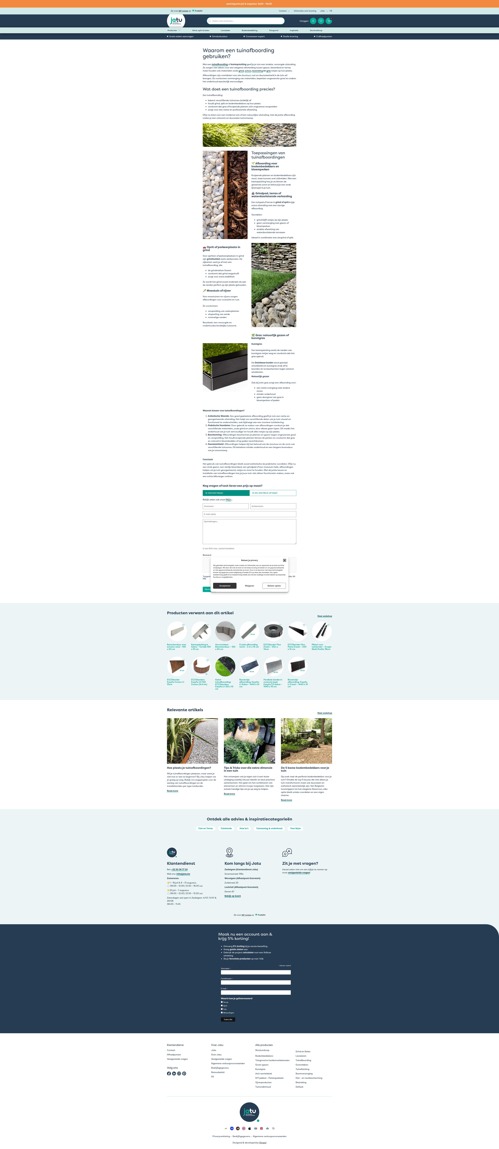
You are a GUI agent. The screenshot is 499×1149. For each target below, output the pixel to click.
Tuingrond (273, 30)
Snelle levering (290, 36)
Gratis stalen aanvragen (181, 36)
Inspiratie (294, 30)
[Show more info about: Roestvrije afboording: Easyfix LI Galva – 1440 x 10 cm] (256, 659)
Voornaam (226, 968)
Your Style (295, 828)
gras (268, 70)
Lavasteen (225, 30)
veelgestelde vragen (299, 872)
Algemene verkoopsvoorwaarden (228, 1063)
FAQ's (228, 499)
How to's (244, 828)
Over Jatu (216, 1054)
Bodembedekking (249, 30)
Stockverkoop (316, 30)
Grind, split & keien (200, 30)
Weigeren (249, 585)
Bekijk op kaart (233, 895)
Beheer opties (274, 585)
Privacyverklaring (221, 1136)
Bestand (207, 555)
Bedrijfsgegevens (220, 1067)
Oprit (225, 1006)
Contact (283, 10)
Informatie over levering (305, 10)
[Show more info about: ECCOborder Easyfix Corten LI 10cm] (184, 659)
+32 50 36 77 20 (179, 869)
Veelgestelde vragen (177, 1059)
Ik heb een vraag (214, 493)
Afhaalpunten (174, 1054)
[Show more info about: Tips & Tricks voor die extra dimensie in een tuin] (249, 741)
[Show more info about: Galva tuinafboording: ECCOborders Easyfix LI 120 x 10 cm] (232, 659)
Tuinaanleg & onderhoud (269, 828)
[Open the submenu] (179, 30)
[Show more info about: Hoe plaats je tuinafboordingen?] (192, 741)
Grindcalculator (220, 36)
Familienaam (227, 978)
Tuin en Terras (205, 828)
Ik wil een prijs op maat (265, 493)
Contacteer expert (255, 36)
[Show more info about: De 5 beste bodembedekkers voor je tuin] (306, 741)
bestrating (257, 70)
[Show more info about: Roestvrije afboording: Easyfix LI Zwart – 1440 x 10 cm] (304, 659)
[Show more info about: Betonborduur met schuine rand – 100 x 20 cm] (184, 624)
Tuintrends (226, 828)
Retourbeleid (217, 1072)
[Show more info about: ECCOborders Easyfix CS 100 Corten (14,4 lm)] (208, 659)
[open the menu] (289, 11)
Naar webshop (324, 616)
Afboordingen (228, 1013)
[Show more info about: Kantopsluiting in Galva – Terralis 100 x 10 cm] (208, 624)
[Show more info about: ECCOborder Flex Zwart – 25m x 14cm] (280, 624)
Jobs (322, 10)
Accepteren (224, 585)
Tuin (225, 1009)
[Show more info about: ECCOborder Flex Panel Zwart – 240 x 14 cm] (304, 624)
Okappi (262, 1142)
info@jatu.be (183, 873)
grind (241, 70)
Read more (172, 791)
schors (248, 70)
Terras (225, 1002)
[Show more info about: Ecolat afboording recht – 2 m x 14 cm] (256, 624)
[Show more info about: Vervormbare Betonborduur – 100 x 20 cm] (232, 624)
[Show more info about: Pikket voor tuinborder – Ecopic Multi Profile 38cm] (329, 624)
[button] (284, 560)
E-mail (224, 988)
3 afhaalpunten (324, 36)
